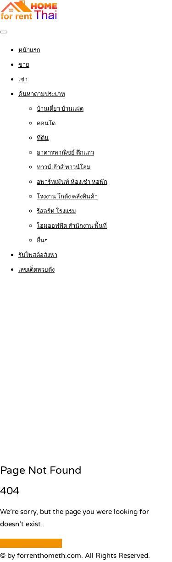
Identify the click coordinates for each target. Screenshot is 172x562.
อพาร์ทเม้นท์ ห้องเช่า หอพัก (72, 182)
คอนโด (46, 123)
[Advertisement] (86, 369)
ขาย (23, 65)
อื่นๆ (42, 240)
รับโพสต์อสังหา (37, 255)
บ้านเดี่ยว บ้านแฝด (60, 108)
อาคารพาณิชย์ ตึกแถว (65, 152)
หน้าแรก (29, 50)
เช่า (23, 79)
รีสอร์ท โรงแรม (56, 211)
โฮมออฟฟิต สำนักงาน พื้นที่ (72, 226)
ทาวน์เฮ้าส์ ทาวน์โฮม (64, 167)
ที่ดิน (43, 138)
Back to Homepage (30, 543)
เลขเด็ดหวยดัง (36, 269)
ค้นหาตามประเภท (41, 94)
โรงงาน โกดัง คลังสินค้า (67, 196)
